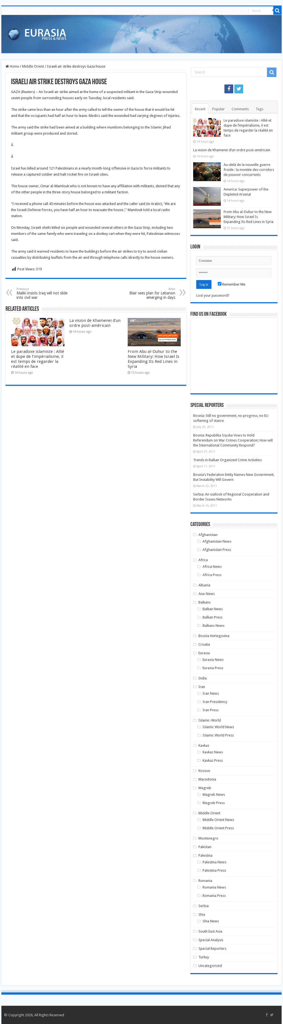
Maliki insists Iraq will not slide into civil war (42, 293)
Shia (201, 914)
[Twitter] (238, 88)
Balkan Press (212, 617)
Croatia (204, 644)
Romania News (214, 887)
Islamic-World (209, 720)
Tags (259, 109)
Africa (23, 10)
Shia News (211, 921)
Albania (204, 585)
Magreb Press (214, 803)
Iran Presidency (215, 702)
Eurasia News (213, 660)
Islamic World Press (218, 735)
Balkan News (213, 609)
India (202, 678)
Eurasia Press (213, 668)
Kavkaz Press (213, 760)
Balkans (39, 10)
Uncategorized (210, 966)
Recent (200, 109)
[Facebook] (228, 88)
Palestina (205, 855)
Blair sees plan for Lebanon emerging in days (152, 293)
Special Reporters (212, 948)
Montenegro (208, 838)
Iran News (211, 693)
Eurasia (56, 10)
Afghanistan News (217, 541)
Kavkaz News (213, 752)
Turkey (203, 957)
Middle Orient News (218, 820)
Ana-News (206, 594)
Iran (70, 10)
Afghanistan (208, 535)
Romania (112, 10)
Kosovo (204, 771)
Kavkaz (203, 745)
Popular (218, 109)
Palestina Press (214, 870)
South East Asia (136, 10)
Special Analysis (165, 10)
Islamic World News (218, 727)
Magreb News (214, 794)
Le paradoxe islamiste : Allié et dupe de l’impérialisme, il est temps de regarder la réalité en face (37, 359)
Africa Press (212, 575)
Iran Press (211, 710)
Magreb (204, 788)
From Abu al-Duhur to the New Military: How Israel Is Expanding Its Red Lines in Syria (153, 359)
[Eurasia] (37, 33)
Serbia (203, 906)
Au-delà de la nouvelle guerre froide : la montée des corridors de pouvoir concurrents (249, 170)
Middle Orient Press (218, 828)
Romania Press (214, 896)
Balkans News (213, 625)
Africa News (212, 566)
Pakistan (204, 847)
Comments (240, 109)
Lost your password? (212, 295)
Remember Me (233, 284)
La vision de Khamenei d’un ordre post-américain (94, 323)
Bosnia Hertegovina (213, 636)
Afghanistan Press (217, 550)
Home (8, 10)
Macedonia (207, 779)
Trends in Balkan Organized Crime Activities (227, 460)
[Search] (277, 10)
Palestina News (214, 862)
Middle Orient (89, 10)
